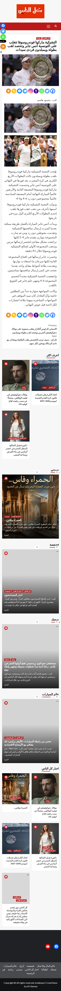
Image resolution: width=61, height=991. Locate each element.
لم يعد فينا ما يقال (13, 595)
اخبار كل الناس (12, 438)
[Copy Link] (13, 91)
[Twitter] (47, 91)
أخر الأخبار (46, 38)
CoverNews (51, 982)
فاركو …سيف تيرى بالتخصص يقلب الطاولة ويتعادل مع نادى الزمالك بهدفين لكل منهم (32, 340)
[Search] (55, 26)
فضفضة (7, 591)
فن (3, 969)
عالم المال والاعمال (11, 513)
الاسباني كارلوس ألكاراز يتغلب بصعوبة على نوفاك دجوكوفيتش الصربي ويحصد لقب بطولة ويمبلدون (34, 329)
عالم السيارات (9, 734)
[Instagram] (30, 91)
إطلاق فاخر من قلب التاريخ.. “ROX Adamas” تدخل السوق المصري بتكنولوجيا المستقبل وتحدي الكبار (29, 741)
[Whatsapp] (41, 91)
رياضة (39, 38)
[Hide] (1, 52)
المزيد (6, 535)
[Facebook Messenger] (19, 91)
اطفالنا (44, 969)
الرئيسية (30, 973)
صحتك (7, 663)
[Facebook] (52, 91)
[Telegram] (25, 91)
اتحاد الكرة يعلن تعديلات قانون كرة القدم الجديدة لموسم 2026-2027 (46, 397)
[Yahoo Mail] (36, 91)
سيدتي (22, 513)
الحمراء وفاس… (20, 807)
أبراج (22, 966)
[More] (8, 91)
